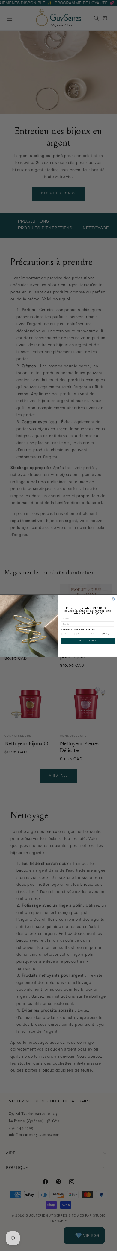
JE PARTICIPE (88, 641)
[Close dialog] (113, 598)
